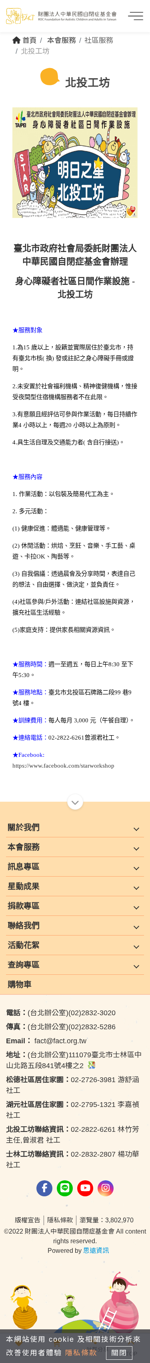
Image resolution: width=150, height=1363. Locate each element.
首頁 (28, 40)
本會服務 (61, 40)
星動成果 (24, 886)
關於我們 (24, 827)
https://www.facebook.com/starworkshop (63, 765)
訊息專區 (24, 866)
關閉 (119, 1353)
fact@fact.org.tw (46, 1041)
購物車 (20, 984)
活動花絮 (24, 945)
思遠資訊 (96, 1250)
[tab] (75, 827)
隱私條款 (60, 1220)
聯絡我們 (24, 925)
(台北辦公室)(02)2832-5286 (61, 1027)
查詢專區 (24, 964)
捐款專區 (24, 905)
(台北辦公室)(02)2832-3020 (61, 1013)
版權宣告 (27, 1220)
